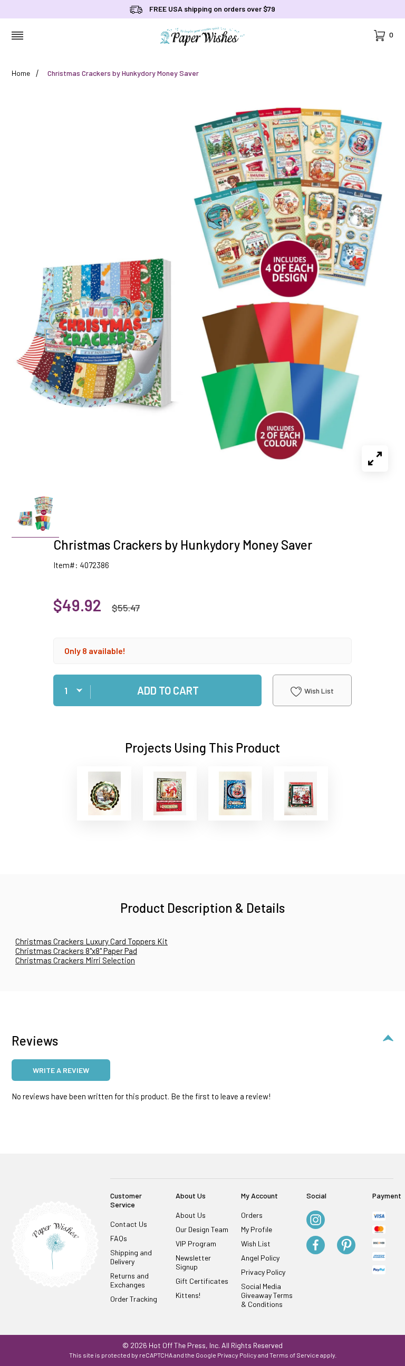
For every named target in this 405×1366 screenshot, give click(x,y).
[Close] (387, 513)
